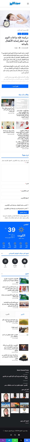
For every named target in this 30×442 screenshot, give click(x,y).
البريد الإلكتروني (25, 190)
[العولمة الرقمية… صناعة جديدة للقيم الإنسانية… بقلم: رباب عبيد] (5, 397)
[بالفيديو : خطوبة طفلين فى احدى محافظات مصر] (23, 338)
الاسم (27, 183)
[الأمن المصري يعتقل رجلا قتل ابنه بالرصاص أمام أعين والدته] (7, 102)
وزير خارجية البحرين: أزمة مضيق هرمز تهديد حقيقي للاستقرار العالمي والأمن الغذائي (10, 288)
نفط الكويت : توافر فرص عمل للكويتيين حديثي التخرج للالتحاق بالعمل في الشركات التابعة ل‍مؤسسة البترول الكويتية (22, 114)
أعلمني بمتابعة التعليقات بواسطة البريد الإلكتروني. (16, 205)
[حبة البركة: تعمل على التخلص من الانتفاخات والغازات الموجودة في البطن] (23, 357)
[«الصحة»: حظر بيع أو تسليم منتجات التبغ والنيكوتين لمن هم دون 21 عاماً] (24, 410)
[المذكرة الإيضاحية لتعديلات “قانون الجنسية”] (24, 395)
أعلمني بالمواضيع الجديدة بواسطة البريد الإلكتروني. (15, 208)
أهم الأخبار (19, 30)
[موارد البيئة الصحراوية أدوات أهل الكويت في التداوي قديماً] (23, 322)
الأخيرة (7, 314)
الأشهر (22, 314)
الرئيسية (25, 30)
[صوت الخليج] (15, 3)
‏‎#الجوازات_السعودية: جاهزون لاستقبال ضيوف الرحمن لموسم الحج (10, 280)
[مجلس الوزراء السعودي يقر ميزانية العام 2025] (24, 297)
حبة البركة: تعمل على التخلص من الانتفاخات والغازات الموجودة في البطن (10, 356)
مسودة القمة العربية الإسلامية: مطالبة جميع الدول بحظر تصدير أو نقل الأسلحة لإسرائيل (10, 304)
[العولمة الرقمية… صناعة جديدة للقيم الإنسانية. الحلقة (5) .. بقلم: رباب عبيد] (5, 412)
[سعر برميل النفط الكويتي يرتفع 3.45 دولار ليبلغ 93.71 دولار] (15, 405)
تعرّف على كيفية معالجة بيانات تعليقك (13, 217)
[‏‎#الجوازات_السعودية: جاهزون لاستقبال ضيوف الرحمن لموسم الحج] (24, 281)
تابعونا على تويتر (24, 421)
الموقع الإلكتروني (25, 198)
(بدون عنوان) (15, 327)
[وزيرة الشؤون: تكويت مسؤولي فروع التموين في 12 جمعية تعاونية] (15, 410)
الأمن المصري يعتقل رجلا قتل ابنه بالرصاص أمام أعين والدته (8, 109)
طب (19, 34)
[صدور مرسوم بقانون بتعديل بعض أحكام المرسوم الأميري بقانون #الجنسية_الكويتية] (15, 395)
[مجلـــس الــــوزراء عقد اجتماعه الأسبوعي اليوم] (7, 125)
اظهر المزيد (15, 86)
